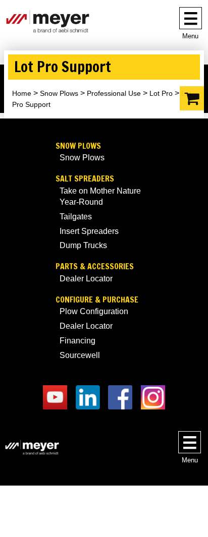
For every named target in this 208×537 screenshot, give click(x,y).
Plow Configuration (94, 311)
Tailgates (76, 216)
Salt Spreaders (85, 179)
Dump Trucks (83, 245)
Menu (190, 36)
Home (21, 93)
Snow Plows (59, 93)
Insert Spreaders (89, 231)
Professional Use (114, 93)
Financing (77, 340)
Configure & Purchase (97, 300)
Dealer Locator (86, 278)
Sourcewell (80, 355)
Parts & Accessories (95, 266)
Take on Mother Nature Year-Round (100, 196)
